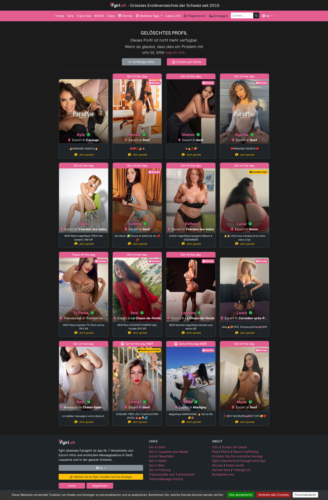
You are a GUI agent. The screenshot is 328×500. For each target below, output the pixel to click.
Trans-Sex (84, 16)
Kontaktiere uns (223, 474)
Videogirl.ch (241, 470)
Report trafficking (246, 452)
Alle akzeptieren (240, 495)
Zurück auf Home (188, 62)
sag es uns (175, 52)
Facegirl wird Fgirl (253, 461)
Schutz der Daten (234, 447)
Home (59, 16)
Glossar (218, 465)
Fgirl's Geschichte (225, 461)
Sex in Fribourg (160, 470)
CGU (216, 447)
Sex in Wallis (158, 461)
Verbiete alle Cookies (273, 495)
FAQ (215, 452)
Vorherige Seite (142, 62)
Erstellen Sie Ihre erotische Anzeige (237, 456)
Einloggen (220, 16)
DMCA (226, 452)
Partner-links (221, 470)
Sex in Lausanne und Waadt (168, 452)
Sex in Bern (157, 465)
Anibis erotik (235, 465)
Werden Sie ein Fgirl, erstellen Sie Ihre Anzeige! (102, 476)
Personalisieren (305, 495)
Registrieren (197, 16)
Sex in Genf (157, 447)
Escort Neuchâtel (161, 456)
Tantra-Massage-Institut (166, 479)
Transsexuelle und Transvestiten (172, 474)
